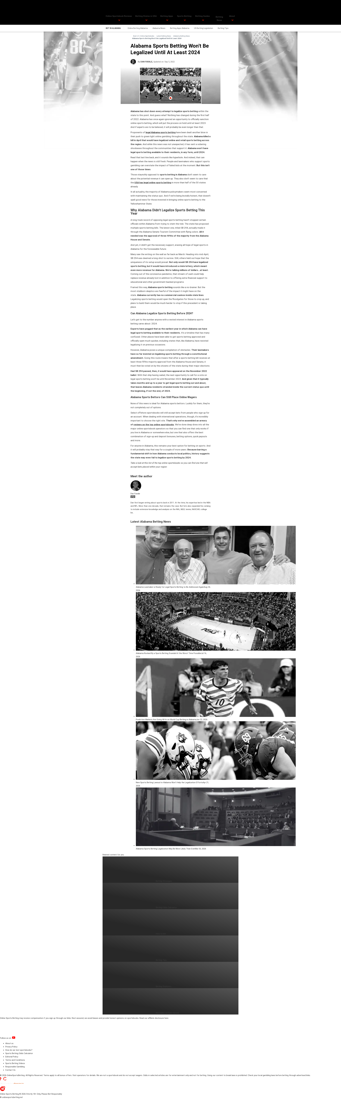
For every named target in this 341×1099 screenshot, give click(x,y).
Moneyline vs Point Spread (167, 1013)
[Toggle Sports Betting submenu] (185, 20)
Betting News (219, 18)
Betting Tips (223, 28)
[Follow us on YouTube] (17, 1038)
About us (9, 1043)
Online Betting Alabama (138, 28)
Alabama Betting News (181, 36)
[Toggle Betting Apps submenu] (167, 20)
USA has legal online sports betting (152, 182)
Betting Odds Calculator (166, 907)
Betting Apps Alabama (179, 28)
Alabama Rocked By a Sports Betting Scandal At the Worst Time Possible (168, 653)
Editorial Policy (11, 1056)
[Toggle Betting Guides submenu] (203, 20)
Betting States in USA (146, 16)
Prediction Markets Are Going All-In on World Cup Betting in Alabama (166, 719)
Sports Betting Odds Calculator (19, 1053)
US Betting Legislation (203, 28)
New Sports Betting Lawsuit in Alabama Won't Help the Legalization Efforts (169, 782)
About (232, 16)
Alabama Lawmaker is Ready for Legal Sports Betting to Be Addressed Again (170, 587)
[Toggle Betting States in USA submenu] (146, 20)
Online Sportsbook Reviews (119, 16)
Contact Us (10, 1070)
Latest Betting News (164, 36)
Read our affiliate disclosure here (153, 1018)
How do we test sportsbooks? (18, 1050)
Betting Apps (166, 16)
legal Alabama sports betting (161, 132)
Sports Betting (184, 16)
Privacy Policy (11, 1047)
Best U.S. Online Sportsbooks (143, 36)
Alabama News (159, 28)
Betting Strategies (164, 881)
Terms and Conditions (15, 1060)
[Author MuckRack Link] (133, 497)
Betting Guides (202, 16)
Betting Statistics (163, 986)
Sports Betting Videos (15, 1063)
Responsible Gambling (15, 1066)
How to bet (161, 934)
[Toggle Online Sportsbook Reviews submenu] (119, 20)
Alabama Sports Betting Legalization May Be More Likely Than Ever (165, 849)
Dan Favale (146, 62)
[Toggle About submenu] (233, 20)
